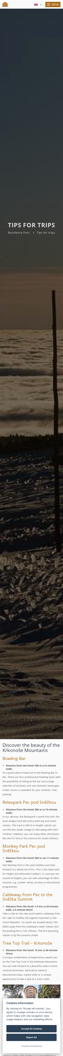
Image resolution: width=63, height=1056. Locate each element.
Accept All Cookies (31, 1028)
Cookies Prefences (31, 1046)
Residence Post (19, 232)
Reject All (31, 1037)
